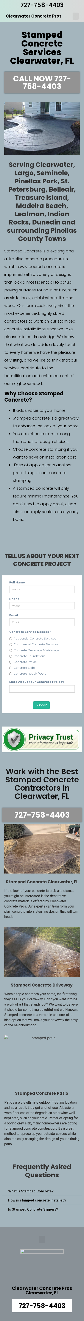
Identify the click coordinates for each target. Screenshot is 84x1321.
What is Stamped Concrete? (31, 1191)
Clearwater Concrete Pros (34, 16)
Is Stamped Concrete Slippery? (33, 1209)
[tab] (42, 1191)
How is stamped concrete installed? (37, 1200)
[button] (76, 16)
